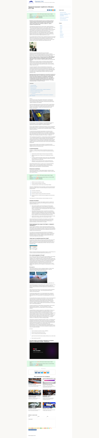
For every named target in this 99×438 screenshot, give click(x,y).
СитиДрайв (34, 363)
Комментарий (30, 419)
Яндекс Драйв (35, 175)
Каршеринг (61, 35)
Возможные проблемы (33, 86)
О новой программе (33, 85)
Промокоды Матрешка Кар (47, 384)
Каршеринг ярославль (32, 408)
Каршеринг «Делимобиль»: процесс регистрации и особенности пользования (65, 14)
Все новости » (34, 93)
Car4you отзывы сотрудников (64, 17)
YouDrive (61, 32)
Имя (29, 416)
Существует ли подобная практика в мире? (36, 90)
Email (39, 416)
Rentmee (61, 31)
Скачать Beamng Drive (63, 18)
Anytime (61, 25)
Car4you (61, 28)
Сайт (47, 416)
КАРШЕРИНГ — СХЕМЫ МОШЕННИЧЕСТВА (47, 396)
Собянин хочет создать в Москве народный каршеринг (34, 396)
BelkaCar (34, 17)
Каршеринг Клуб (39, 1)
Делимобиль (62, 34)
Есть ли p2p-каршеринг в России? (35, 92)
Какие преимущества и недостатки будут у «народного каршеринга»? (40, 89)
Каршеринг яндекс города (47, 408)
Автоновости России (32, 384)
